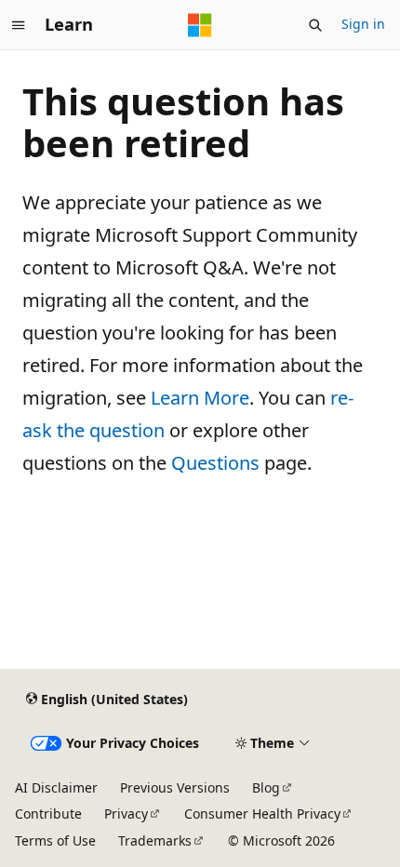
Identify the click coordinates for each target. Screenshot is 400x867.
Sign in (363, 24)
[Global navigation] (18, 25)
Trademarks (155, 840)
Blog (266, 787)
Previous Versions (175, 787)
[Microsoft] (200, 25)
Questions (215, 462)
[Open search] (315, 25)
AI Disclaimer (56, 787)
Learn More (200, 397)
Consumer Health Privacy (262, 813)
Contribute (48, 813)
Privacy (126, 813)
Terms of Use (55, 840)
